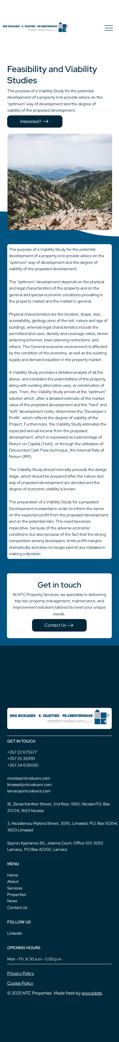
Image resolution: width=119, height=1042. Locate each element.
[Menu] (109, 28)
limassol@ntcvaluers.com (29, 784)
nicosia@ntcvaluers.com (28, 778)
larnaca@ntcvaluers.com (29, 791)
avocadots (92, 993)
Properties (16, 894)
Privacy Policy (20, 973)
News (12, 900)
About (12, 881)
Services (14, 888)
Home (12, 875)
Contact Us (17, 907)
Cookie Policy (20, 983)
